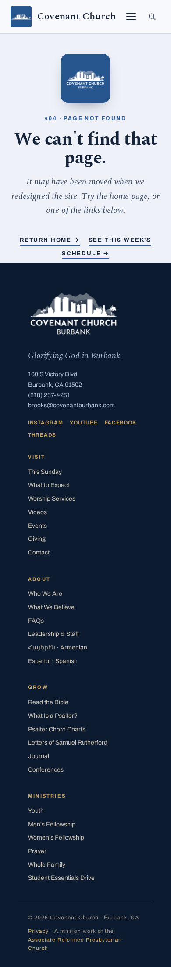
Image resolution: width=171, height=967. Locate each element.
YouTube (83, 423)
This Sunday (45, 472)
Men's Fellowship (51, 824)
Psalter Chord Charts (57, 729)
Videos (37, 512)
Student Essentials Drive (61, 878)
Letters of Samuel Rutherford (67, 742)
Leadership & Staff (53, 634)
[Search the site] (152, 16)
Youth (36, 811)
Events (37, 525)
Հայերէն (57, 647)
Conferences (46, 769)
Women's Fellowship (56, 837)
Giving (37, 539)
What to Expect (48, 485)
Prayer (37, 851)
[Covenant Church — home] (73, 314)
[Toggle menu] (131, 17)
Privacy (38, 931)
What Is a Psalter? (53, 716)
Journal (38, 756)
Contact (39, 552)
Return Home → (50, 240)
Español (53, 661)
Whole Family (46, 864)
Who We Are (45, 593)
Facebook (120, 423)
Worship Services (51, 498)
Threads (42, 435)
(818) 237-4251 (49, 395)
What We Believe (51, 607)
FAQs (36, 621)
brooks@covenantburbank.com (71, 405)
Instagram (45, 423)
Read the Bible (48, 702)
